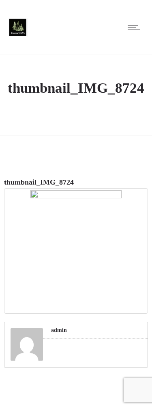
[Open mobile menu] (136, 27)
